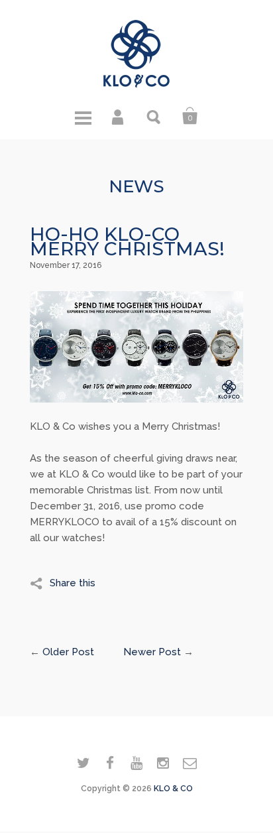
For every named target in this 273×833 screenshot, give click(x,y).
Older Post (68, 652)
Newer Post (152, 652)
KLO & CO (173, 788)
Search (154, 116)
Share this (72, 583)
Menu (83, 116)
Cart (190, 116)
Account (119, 116)
